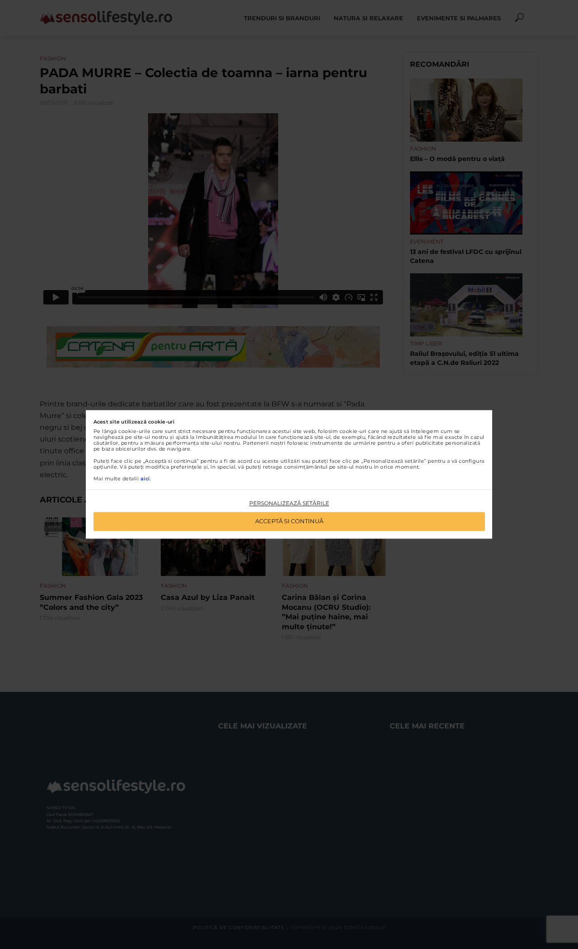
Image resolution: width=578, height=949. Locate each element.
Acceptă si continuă (289, 521)
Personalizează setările (289, 503)
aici (145, 478)
